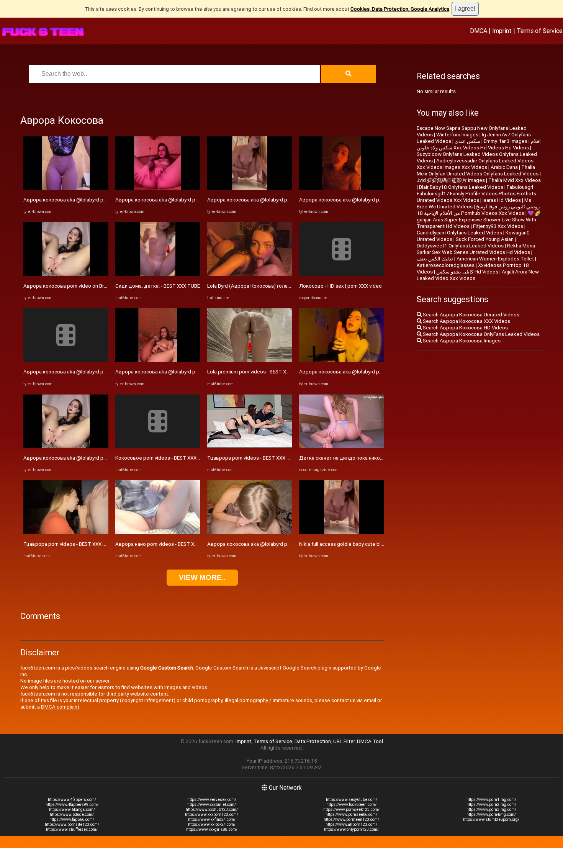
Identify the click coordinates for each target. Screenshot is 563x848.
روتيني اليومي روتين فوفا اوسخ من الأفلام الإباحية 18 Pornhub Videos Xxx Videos (478, 209)
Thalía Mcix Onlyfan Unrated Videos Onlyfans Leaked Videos (477, 170)
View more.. (202, 577)
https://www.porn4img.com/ (491, 814)
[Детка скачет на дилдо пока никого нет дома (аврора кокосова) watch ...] (341, 446)
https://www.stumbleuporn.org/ (491, 819)
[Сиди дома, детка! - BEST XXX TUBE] (157, 274)
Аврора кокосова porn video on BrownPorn (73, 286)
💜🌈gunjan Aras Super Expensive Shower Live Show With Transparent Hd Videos (479, 219)
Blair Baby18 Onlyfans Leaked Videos (461, 187)
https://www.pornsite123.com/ (72, 824)
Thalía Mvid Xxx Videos (514, 180)
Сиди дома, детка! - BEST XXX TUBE (157, 286)
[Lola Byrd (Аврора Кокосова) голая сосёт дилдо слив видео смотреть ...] (249, 274)
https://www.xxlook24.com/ (212, 824)
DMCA (478, 30)
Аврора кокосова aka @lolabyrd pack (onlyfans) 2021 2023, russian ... (103, 199)
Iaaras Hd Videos (502, 200)
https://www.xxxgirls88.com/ (211, 829)
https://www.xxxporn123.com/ (211, 814)
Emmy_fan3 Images (505, 141)
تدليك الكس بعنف (435, 258)
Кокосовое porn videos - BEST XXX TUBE (162, 458)
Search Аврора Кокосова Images (461, 340)
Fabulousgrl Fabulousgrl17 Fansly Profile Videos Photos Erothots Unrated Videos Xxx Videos (476, 193)
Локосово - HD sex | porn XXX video (340, 286)
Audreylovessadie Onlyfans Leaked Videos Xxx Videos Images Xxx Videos (475, 163)
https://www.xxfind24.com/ (212, 819)
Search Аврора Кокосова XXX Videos (466, 321)
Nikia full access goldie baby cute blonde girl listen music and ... (371, 544)
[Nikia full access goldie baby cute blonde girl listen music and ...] (341, 532)
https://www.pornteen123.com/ (351, 819)
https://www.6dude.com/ (72, 814)
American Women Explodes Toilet (495, 258)
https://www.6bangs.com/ (72, 809)
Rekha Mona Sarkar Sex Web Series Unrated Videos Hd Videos (476, 248)
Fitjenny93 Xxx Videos (498, 226)
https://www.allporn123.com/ (351, 824)
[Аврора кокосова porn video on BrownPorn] (65, 274)
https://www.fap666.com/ (71, 819)
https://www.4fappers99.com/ (72, 804)
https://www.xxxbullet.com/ (211, 804)
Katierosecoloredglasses (446, 265)
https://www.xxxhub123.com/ (212, 809)
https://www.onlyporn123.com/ (351, 829)
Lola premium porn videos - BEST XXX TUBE (256, 371)
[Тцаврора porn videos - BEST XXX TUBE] (65, 532)
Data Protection (313, 741)
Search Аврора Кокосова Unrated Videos (470, 314)
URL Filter (344, 741)
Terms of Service (539, 30)
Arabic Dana (504, 167)
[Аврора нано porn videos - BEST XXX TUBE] (157, 532)
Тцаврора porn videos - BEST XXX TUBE (69, 544)
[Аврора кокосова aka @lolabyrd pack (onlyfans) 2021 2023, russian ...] (65, 188)
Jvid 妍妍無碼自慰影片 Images (451, 180)
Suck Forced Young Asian (485, 239)
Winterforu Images (457, 134)
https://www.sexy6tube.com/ (351, 799)
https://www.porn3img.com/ (491, 809)
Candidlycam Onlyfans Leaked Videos (459, 232)
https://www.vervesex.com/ (211, 799)
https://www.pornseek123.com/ (351, 809)
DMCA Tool (370, 741)
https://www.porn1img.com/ (491, 799)
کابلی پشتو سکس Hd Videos (467, 271)
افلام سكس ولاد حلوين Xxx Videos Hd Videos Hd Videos (479, 144)
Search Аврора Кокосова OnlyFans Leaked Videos (481, 334)
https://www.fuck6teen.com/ (351, 804)
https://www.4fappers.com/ (72, 799)
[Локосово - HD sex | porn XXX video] (341, 274)
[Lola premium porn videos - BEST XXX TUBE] (249, 360)
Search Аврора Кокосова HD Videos (465, 327)
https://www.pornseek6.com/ (351, 814)
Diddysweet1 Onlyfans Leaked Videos (460, 245)
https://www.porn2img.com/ (491, 804)
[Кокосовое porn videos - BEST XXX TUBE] (157, 446)
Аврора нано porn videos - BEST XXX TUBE (164, 544)
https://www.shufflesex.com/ (72, 829)
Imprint (502, 30)
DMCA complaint (60, 707)
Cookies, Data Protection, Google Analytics (399, 9)
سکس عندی (467, 141)
